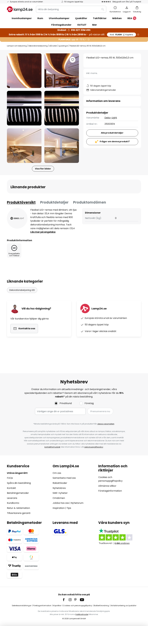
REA (129, 18)
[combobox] (71, 9)
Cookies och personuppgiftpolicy (77, 605)
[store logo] (20, 9)
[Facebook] (65, 599)
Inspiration (59, 508)
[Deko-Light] (17, 218)
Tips (68, 508)
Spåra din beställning (19, 483)
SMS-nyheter (60, 493)
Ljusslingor (63, 46)
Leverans (12, 498)
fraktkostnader (81, 614)
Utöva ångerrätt (17, 473)
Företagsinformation (110, 490)
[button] (24, 108)
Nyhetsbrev (59, 488)
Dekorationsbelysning (38, 46)
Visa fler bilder (43, 168)
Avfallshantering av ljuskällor (123, 605)
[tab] (21, 202)
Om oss (57, 473)
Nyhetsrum (77, 503)
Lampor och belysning (17, 46)
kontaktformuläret (52, 447)
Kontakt (11, 488)
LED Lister (53, 46)
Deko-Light (110, 117)
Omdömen (59, 498)
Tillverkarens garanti (18, 513)
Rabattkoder (60, 483)
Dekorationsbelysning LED (22, 290)
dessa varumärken (105, 424)
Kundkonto (13, 503)
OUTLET (81, 24)
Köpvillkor (57, 605)
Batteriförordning (101, 605)
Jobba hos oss (61, 503)
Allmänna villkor (107, 486)
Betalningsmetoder (18, 493)
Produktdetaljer (54, 202)
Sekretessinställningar (21, 605)
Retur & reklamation (18, 508)
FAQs (10, 478)
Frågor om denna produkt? (115, 141)
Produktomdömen (89, 202)
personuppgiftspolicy (93, 447)
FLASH (121, 34)
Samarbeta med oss (64, 478)
